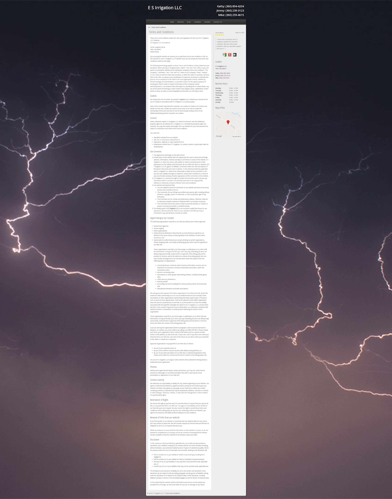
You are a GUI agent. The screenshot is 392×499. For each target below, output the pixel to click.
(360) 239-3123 (235, 10)
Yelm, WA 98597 (220, 66)
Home (172, 22)
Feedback (197, 22)
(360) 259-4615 (235, 15)
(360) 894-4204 (235, 6)
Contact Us (218, 22)
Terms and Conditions (172, 493)
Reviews (207, 22)
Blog (189, 22)
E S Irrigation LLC (165, 7)
